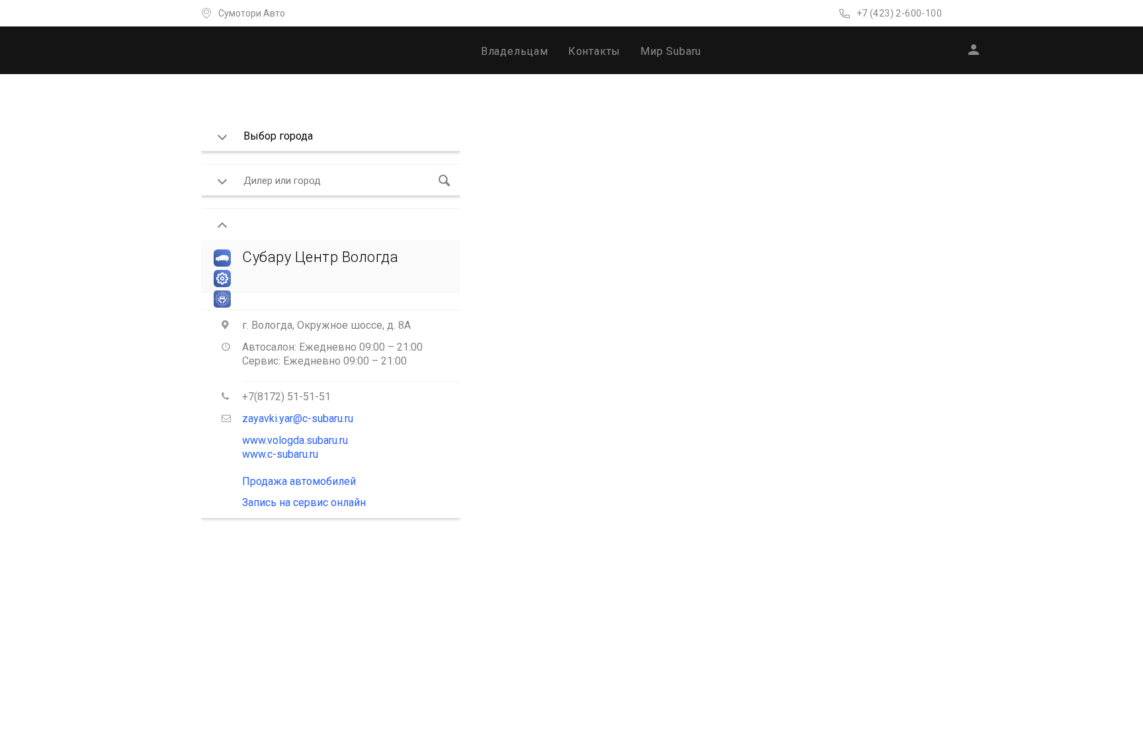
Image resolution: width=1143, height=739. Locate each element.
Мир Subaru (670, 51)
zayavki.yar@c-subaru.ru (297, 418)
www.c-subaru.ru (280, 454)
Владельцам (514, 51)
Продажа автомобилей (299, 481)
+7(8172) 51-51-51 (286, 396)
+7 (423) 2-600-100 (899, 13)
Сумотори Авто (251, 13)
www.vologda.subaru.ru (295, 440)
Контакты (594, 51)
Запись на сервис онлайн (304, 502)
